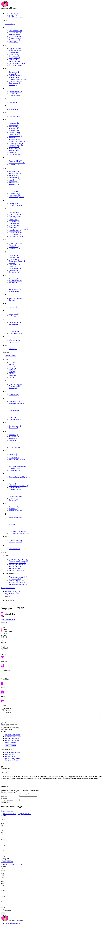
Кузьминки (14, 148)
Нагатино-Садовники (17, 466)
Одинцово (13, 204)
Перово (12, 218)
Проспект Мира (15, 232)
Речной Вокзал (15, 243)
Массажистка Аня (9, 814)
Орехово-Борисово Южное (19, 477)
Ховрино (13, 307)
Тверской (13, 509)
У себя (13, 15)
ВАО (12, 362)
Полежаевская (15, 225)
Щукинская (14, 342)
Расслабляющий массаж (19, 561)
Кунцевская (14, 150)
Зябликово (13, 109)
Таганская (13, 279)
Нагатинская (14, 191)
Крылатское (14, 147)
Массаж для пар (16, 566)
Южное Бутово (15, 540)
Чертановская (15, 324)
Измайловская (15, 116)
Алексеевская (15, 36)
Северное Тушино (16, 496)
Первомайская (15, 216)
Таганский (14, 507)
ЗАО (11, 364)
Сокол (12, 263)
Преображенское (16, 487)
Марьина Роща (15, 173)
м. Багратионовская (11, 595)
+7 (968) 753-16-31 (16, 864)
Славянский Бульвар (17, 261)
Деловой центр (15, 92)
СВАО (12, 368)
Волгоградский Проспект (19, 79)
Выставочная (14, 83)
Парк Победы (15, 214)
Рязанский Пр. (15, 248)
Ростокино (14, 247)
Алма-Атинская (15, 38)
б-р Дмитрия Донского (18, 63)
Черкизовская (15, 322)
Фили (12, 300)
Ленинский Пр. (15, 161)
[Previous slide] (4, 715)
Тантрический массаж (18, 584)
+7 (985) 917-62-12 (24, 814)
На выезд (13, 13)
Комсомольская (15, 136)
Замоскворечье (15, 426)
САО (12, 366)
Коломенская (14, 132)
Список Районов (10, 356)
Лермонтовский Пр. (17, 163)
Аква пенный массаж (18, 577)
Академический (15, 384)
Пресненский (15, 489)
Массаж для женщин (17, 564)
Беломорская (14, 56)
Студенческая (15, 268)
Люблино (14, 165)
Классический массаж (18, 559)
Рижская (13, 245)
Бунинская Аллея (16, 65)
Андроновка (14, 40)
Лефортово (14, 447)
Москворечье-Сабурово (18, 459)
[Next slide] (99, 715)
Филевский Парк (16, 298)
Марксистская (15, 171)
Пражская (14, 227)
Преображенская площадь (19, 229)
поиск (8, 588)
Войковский (14, 401)
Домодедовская (15, 95)
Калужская (14, 123)
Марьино (13, 175)
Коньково (13, 138)
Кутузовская (14, 154)
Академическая (15, 34)
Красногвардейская (17, 141)
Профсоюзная (15, 234)
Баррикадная (14, 52)
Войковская (14, 77)
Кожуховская (14, 130)
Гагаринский (14, 410)
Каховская (13, 125)
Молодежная (14, 182)
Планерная (14, 223)
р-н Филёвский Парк (12, 593)
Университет (14, 291)
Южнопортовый (16, 542)
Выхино (13, 85)
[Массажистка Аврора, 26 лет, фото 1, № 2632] (52, 715)
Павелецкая (14, 212)
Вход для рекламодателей (12, 923)
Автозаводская (15, 32)
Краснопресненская (17, 143)
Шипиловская (15, 331)
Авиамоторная (15, 31)
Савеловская (14, 255)
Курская (13, 152)
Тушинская (14, 282)
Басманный (14, 395)
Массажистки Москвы (12, 591)
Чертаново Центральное (19, 533)
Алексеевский (15, 386)
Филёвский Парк (16, 517)
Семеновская (14, 257)
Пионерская (14, 221)
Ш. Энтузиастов (15, 333)
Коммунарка (14, 134)
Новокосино (14, 195)
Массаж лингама (16, 570)
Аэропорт (13, 42)
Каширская (14, 127)
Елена (5, 864)
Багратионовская (16, 50)
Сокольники (14, 265)
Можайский (14, 458)
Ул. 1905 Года (15, 289)
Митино (13, 181)
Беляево (13, 59)
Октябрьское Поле (16, 205)
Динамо (13, 93)
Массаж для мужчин (17, 563)
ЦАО (12, 372)
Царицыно (14, 314)
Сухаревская (14, 270)
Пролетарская (15, 231)
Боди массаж (15, 579)
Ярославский (14, 549)
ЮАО (12, 373)
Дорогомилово (15, 419)
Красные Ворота (16, 145)
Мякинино (14, 184)
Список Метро (10, 24)
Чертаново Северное (17, 531)
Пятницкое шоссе (16, 236)
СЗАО (12, 370)
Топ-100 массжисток (16, 17)
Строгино (13, 266)
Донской (13, 417)
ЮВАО (13, 375)
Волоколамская (15, 81)
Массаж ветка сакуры (18, 582)
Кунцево (13, 440)
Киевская (13, 128)
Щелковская (14, 340)
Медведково (14, 179)
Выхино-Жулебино (16, 403)
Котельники (14, 139)
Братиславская (15, 61)
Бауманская (14, 54)
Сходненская (14, 272)
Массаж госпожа (16, 568)
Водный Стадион (16, 76)
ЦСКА (12, 316)
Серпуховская (15, 259)
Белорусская (14, 58)
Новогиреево (14, 193)
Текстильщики (15, 281)
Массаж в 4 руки (16, 581)
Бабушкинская (15, 48)
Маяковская (14, 177)
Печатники (14, 220)
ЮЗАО (12, 377)
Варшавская (14, 72)
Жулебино (13, 102)
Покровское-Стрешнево (18, 486)
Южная (13, 349)
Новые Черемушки (16, 197)
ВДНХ (12, 74)
